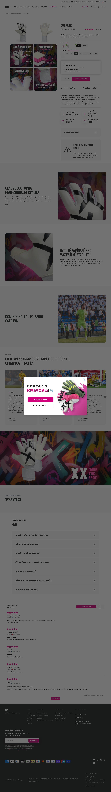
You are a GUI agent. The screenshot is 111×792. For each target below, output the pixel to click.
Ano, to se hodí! (40, 400)
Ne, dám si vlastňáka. (40, 405)
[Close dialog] (84, 379)
